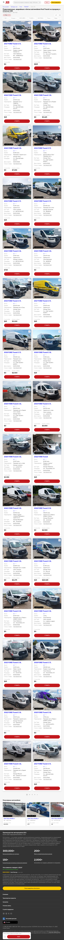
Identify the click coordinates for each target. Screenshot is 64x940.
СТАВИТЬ (17, 68)
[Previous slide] (5, 31)
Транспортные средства (9, 898)
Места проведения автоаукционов (43, 854)
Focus (49, 18)
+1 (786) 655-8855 (7, 926)
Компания (5, 894)
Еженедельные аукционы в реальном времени (15, 862)
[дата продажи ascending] (56, 15)
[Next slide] (28, 31)
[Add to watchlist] (29, 23)
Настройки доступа (11, 918)
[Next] (37, 795)
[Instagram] (4, 913)
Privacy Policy (51, 932)
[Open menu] (3, 2)
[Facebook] (6, 913)
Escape (14, 18)
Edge (56, 18)
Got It (18, 936)
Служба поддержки (8, 909)
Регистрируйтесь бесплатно (32, 888)
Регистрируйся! (56, 2)
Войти (47, 2)
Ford (21, 6)
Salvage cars (14, 6)
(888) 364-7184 (16, 926)
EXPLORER (23, 18)
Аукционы (5, 902)
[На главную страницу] (7, 2)
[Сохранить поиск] (60, 15)
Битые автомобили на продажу (11, 854)
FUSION (32, 18)
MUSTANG (41, 18)
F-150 (6, 18)
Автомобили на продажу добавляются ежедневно (47, 862)
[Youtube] (11, 913)
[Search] (39, 2)
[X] (8, 913)
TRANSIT (26, 6)
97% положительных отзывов (10, 869)
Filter (7, 15)
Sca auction (6, 6)
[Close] (29, 933)
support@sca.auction (26, 926)
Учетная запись (7, 905)
